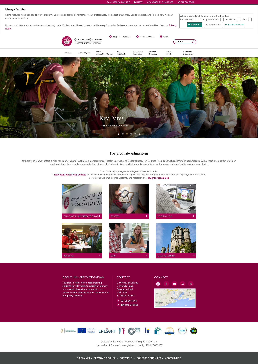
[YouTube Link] (174, 283)
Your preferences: (209, 19)
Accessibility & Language (161, 2)
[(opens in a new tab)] (78, 333)
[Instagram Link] (158, 284)
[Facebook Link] (166, 283)
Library (139, 2)
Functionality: (187, 19)
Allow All (196, 25)
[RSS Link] (191, 283)
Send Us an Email (129, 305)
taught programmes (158, 177)
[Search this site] (193, 42)
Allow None (215, 25)
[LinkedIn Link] (182, 283)
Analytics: (231, 19)
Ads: (245, 19)
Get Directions (129, 301)
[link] (78, 331)
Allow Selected (236, 25)
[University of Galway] (82, 41)
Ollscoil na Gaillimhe (119, 2)
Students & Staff (186, 2)
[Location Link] (175, 306)
